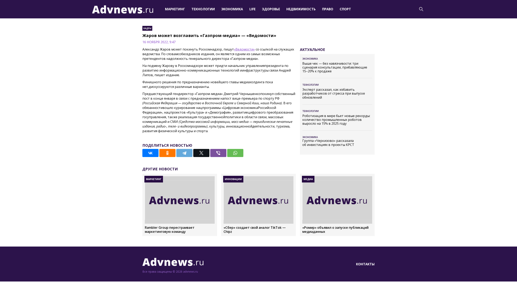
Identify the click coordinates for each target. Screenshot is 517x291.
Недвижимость (301, 9)
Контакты (365, 264)
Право (327, 9)
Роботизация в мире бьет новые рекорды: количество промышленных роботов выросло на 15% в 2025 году (336, 120)
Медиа (308, 179)
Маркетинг (175, 9)
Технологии (203, 9)
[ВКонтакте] (150, 153)
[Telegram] (184, 153)
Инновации (233, 179)
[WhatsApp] (235, 153)
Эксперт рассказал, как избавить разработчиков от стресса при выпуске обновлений (333, 93)
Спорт (345, 9)
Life (252, 9)
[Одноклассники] (167, 153)
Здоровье (271, 9)
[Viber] (218, 153)
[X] (201, 153)
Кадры (147, 28)
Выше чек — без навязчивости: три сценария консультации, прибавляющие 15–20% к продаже (334, 67)
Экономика (232, 9)
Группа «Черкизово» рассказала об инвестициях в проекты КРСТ (328, 143)
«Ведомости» (244, 49)
